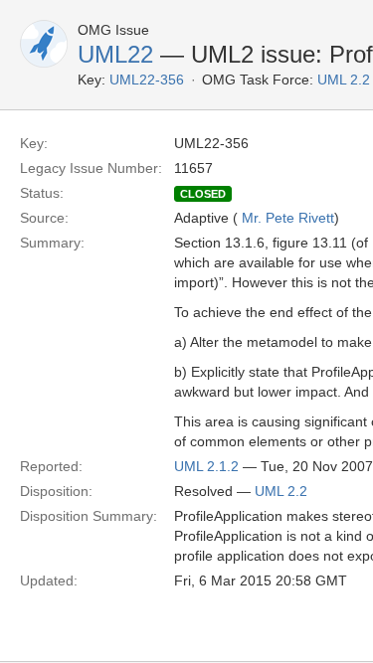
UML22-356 (146, 79)
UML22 (115, 54)
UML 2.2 (281, 491)
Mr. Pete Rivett (288, 218)
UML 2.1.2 (206, 466)
